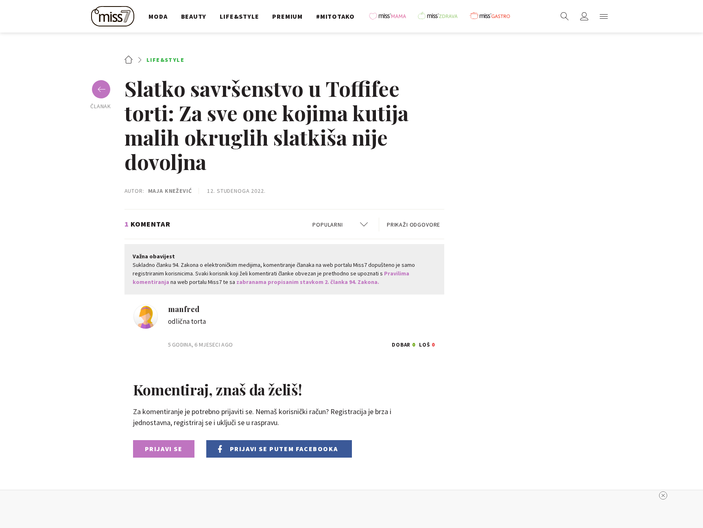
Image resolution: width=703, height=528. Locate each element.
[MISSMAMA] (390, 16)
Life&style (165, 59)
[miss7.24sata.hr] (114, 16)
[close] (663, 495)
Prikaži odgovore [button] (413, 224)
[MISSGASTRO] (492, 16)
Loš (427, 343)
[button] (604, 16)
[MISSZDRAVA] (441, 16)
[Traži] (565, 16)
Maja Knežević (170, 190)
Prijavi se (164, 449)
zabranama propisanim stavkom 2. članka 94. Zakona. (307, 282)
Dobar (404, 343)
